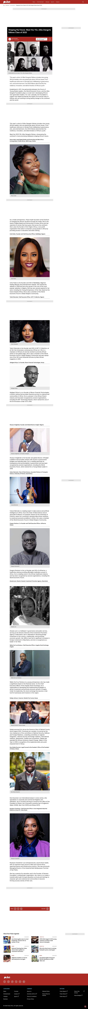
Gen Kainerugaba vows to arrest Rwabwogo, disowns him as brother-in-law (20, 940)
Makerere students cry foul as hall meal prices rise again (19, 958)
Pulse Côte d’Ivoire (76, 992)
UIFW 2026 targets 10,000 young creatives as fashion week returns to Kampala (47, 940)
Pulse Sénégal (77, 995)
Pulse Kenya (63, 996)
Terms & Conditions (31, 996)
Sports (52, 2)
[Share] (49, 39)
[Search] (83, 2)
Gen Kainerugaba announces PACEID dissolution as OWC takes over (47, 959)
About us (29, 991)
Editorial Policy (46, 991)
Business (7, 5)
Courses (16, 991)
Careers (57, 2)
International (12, 5)
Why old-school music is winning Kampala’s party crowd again (47, 949)
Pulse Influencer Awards (46, 994)
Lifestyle (47, 2)
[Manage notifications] (85, 1006)
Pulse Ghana (63, 993)
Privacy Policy (30, 999)
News (34, 2)
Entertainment (40, 2)
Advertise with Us (31, 993)
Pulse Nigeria (63, 991)
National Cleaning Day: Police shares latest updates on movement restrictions (19, 950)
